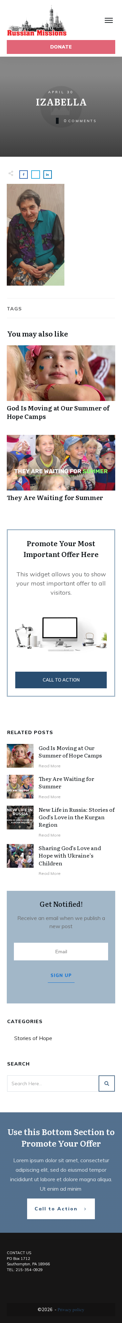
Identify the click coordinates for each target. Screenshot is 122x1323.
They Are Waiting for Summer (61, 472)
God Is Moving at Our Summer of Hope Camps (61, 386)
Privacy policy (71, 1309)
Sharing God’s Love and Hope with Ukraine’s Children (70, 855)
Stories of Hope (33, 1038)
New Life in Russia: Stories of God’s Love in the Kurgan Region (77, 817)
